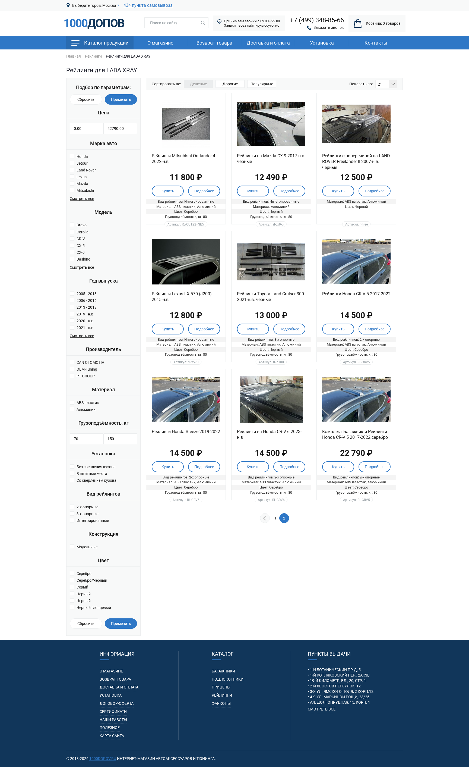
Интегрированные (93, 520)
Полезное (110, 727)
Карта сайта (112, 736)
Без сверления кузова (96, 467)
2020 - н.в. (85, 321)
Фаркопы (221, 703)
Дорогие (230, 84)
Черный (84, 594)
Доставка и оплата (268, 43)
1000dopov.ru (102, 758)
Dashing (83, 259)
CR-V (81, 239)
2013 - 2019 (87, 307)
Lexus (82, 177)
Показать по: (361, 84)
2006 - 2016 (87, 300)
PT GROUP (86, 376)
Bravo (82, 225)
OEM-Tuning (87, 369)
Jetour (82, 163)
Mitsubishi (85, 190)
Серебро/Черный (92, 580)
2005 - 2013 (87, 294)
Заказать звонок (328, 27)
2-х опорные (87, 507)
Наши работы (113, 720)
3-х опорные (87, 514)
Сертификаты (113, 711)
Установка (111, 695)
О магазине (160, 43)
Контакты (376, 43)
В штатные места (92, 473)
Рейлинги (222, 695)
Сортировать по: (166, 84)
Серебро (84, 573)
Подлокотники (227, 679)
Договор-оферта (117, 703)
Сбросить (85, 99)
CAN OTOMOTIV (90, 362)
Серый (82, 587)
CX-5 (81, 245)
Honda (82, 156)
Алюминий (86, 409)
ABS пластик (88, 402)
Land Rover (86, 170)
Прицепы (221, 687)
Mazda (82, 183)
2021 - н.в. (85, 327)
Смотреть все (321, 709)
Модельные (87, 547)
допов (94, 23)
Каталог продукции (106, 43)
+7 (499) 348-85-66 (317, 20)
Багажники (223, 671)
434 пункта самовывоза (148, 5)
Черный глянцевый (94, 607)
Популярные (262, 84)
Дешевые (198, 84)
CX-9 (81, 252)
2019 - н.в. (85, 314)
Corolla (82, 232)
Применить (121, 99)
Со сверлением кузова (96, 480)
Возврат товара (214, 43)
